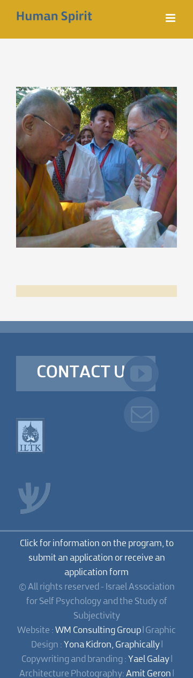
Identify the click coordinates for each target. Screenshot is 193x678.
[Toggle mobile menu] (171, 18)
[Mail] (141, 414)
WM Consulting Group (98, 630)
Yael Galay (148, 659)
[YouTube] (141, 373)
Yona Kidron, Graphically (112, 645)
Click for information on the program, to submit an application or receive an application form (97, 558)
